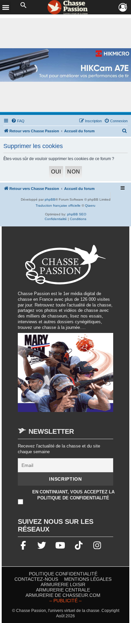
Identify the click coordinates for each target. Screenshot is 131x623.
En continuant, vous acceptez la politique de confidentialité (73, 494)
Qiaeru (90, 205)
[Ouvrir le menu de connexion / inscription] (123, 7)
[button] (23, 5)
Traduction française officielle (58, 205)
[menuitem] (18, 121)
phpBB (50, 199)
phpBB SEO (76, 214)
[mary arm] (65, 376)
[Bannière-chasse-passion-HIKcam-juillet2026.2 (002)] (65, 65)
